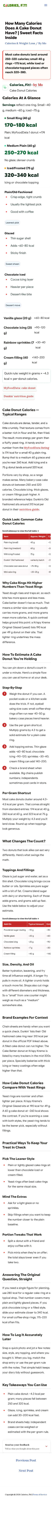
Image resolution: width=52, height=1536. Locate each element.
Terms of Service (40, 1494)
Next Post (26, 1470)
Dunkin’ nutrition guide (19, 396)
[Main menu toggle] (45, 5)
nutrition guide (29, 509)
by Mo (38, 85)
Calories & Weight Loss (20, 43)
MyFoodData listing (36, 447)
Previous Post (26, 1460)
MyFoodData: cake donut (20, 388)
